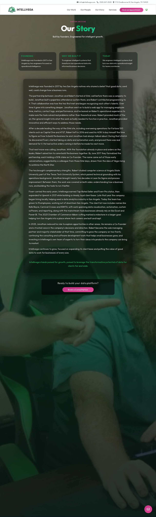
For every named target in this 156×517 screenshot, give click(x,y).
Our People (86, 10)
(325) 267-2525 (105, 2)
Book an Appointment (131, 10)
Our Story (99, 10)
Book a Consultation (78, 289)
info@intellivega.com (87, 2)
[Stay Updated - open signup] (148, 509)
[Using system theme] (146, 9)
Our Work (71, 10)
